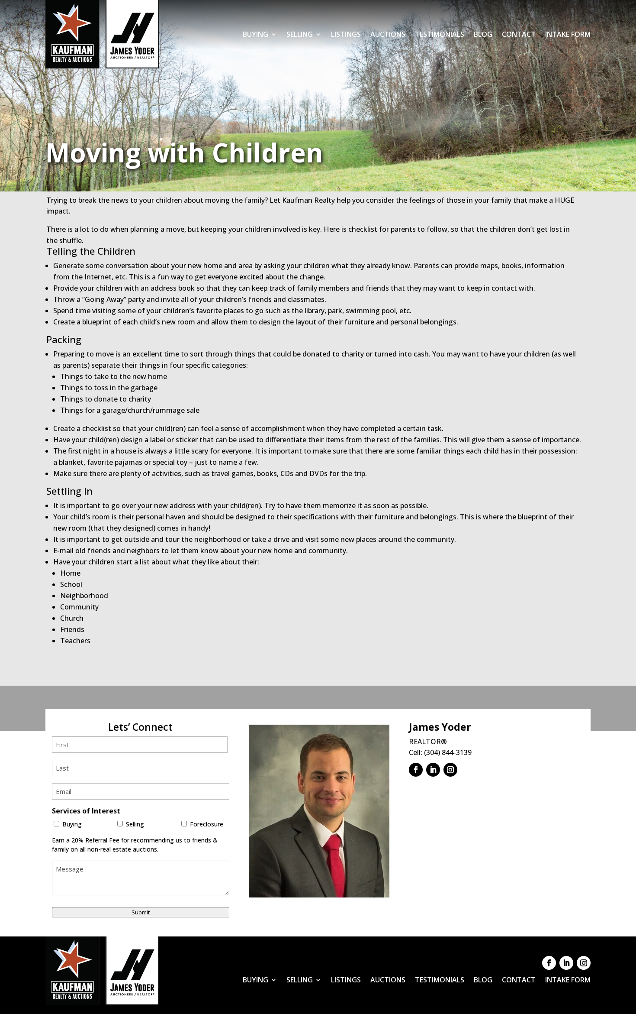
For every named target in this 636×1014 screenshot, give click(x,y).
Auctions (387, 34)
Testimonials (439, 34)
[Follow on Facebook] (416, 770)
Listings (346, 34)
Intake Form (568, 34)
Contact (519, 34)
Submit (141, 912)
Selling (299, 34)
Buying (255, 34)
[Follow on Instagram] (450, 770)
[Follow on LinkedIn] (433, 770)
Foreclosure (206, 824)
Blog (483, 34)
